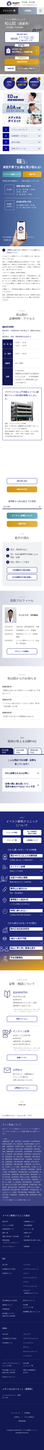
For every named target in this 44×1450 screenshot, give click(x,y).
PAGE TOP (22, 1105)
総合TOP (5, 1221)
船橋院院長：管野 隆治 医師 (14, 1164)
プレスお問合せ (29, 1417)
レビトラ (26, 1273)
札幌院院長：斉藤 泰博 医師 (11, 1141)
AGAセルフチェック (8, 1377)
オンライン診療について (12, 174)
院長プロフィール (19, 149)
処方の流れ (16, 142)
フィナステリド (28, 1343)
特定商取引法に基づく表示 (32, 1240)
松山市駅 (7, 507)
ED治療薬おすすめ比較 (9, 1300)
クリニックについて (19, 130)
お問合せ (17, 1417)
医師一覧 (5, 1233)
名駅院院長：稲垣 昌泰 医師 (20, 1174)
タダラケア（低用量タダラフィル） (31, 1292)
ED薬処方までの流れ (9, 1269)
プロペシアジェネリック (31, 1338)
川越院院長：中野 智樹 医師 (14, 1162)
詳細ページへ (22, 1057)
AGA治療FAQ (20, 751)
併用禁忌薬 (5, 1309)
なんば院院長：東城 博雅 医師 (22, 1182)
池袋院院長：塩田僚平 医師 (15, 1146)
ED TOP (5, 1265)
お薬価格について (32, 840)
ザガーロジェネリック (30, 1351)
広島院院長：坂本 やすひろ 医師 (29, 1187)
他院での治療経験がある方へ (29, 1371)
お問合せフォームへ (22, 1088)
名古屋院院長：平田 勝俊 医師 (17, 1172)
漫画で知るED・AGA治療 (10, 1236)
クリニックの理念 (11, 832)
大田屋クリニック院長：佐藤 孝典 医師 (17, 1167)
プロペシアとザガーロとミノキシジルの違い (11, 1364)
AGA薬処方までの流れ (9, 1338)
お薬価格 (27, 11)
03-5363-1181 (16, 240)
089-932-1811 (22, 37)
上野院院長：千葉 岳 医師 (15, 1149)
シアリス (26, 1282)
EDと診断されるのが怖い (17, 773)
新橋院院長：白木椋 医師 (14, 1151)
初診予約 (32, 174)
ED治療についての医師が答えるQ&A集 (8, 1315)
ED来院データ (6, 1273)
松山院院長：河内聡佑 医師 (30, 1189)
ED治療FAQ (5, 751)
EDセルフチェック (29, 1300)
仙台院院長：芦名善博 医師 (31, 1141)
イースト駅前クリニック (8, 1115)
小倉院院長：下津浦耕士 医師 (19, 1195)
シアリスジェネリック (30, 1286)
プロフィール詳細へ (22, 651)
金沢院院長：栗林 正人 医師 (20, 1177)
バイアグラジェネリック (31, 1269)
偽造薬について (7, 1305)
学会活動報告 (28, 1225)
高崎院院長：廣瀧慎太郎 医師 (14, 1159)
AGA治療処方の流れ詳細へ (22, 577)
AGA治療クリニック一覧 (28, 1364)
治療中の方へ (28, 1233)
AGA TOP (5, 1334)
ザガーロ (26, 1347)
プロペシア (26, 1334)
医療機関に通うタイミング (31, 1312)
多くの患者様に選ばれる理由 (32, 832)
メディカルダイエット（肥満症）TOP (11, 1396)
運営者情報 (22, 1421)
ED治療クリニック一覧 (28, 1306)
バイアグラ (26, 1265)
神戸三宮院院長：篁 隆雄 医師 (27, 1184)
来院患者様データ (8, 1229)
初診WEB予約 (22, 61)
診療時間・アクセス (19, 136)
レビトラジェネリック (30, 1277)
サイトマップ (15, 1413)
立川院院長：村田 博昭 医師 (14, 1154)
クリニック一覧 (9, 11)
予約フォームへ (22, 1019)
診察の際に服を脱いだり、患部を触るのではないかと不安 (20, 785)
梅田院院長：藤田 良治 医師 (21, 1179)
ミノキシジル (27, 1356)
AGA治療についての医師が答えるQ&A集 (8, 1371)
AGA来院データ (7, 1343)
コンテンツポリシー (8, 1246)
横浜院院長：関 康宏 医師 (13, 1157)
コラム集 (26, 1236)
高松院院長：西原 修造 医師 (11, 1189)
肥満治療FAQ (34, 751)
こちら (28, 1200)
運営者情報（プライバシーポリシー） (10, 1241)
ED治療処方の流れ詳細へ (22, 570)
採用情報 (26, 1246)
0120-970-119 (23, 202)
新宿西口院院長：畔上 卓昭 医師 (12, 1144)
